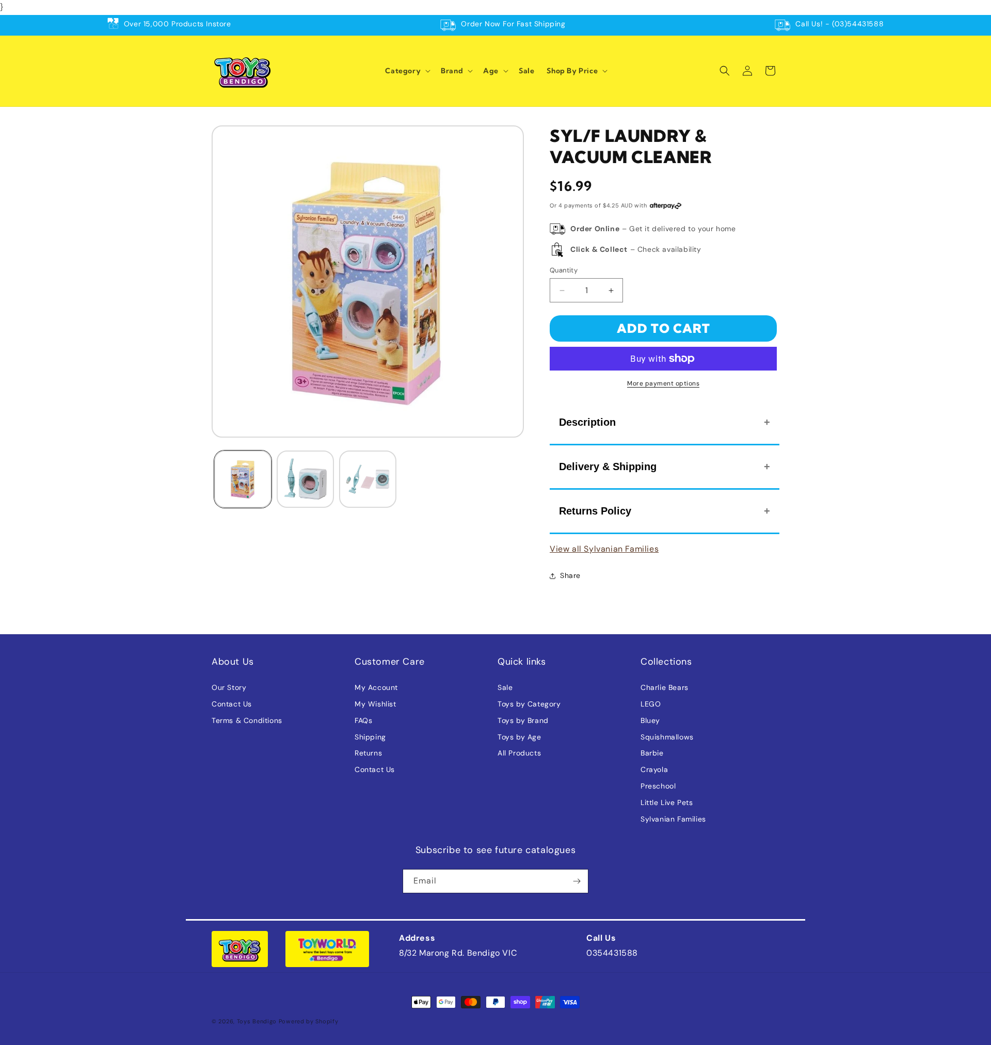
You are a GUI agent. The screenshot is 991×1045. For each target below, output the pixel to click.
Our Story (229, 687)
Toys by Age (519, 737)
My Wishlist (375, 704)
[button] (407, 71)
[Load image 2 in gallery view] (305, 479)
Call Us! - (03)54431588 (839, 23)
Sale (505, 687)
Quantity (564, 270)
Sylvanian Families (673, 819)
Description (587, 422)
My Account (376, 687)
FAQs (363, 720)
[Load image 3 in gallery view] (367, 479)
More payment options (663, 383)
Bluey (650, 720)
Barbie (652, 753)
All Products (519, 753)
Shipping (370, 737)
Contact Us (232, 704)
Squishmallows (667, 737)
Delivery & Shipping (608, 466)
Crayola (654, 769)
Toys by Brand (523, 720)
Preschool (658, 786)
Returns (368, 753)
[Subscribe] (576, 881)
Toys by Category (529, 704)
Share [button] (570, 575)
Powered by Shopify (309, 1021)
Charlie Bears (665, 687)
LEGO (651, 704)
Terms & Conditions (247, 720)
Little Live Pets (667, 802)
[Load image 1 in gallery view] (242, 479)
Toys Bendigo (257, 1021)
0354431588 (612, 952)
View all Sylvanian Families (604, 548)
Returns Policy (595, 511)
